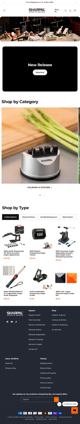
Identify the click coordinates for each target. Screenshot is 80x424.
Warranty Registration (37, 335)
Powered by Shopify (26, 417)
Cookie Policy (45, 388)
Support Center (34, 315)
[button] (4, 10)
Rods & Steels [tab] (68, 217)
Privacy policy (45, 378)
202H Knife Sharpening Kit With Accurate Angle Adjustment (14, 253)
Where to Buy (10, 368)
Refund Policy (45, 368)
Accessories (56, 330)
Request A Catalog (36, 339)
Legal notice (53, 419)
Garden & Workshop (60, 325)
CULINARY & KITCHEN (38, 187)
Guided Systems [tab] (10, 217)
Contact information (65, 417)
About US (9, 363)
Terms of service (46, 383)
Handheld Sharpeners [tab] (48, 217)
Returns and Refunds (37, 325)
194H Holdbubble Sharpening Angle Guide (37, 293)
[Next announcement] (76, 2)
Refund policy (29, 419)
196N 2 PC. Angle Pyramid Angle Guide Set (65, 293)
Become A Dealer (35, 344)
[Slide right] (44, 195)
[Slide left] (35, 195)
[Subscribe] (56, 399)
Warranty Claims (35, 330)
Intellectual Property (48, 373)
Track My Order (35, 320)
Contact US (33, 349)
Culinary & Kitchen (59, 320)
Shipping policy (41, 419)
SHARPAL (16, 417)
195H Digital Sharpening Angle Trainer (37, 253)
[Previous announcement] (4, 2)
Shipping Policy (46, 363)
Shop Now (40, 72)
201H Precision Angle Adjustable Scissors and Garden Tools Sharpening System (65, 254)
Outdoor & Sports (59, 315)
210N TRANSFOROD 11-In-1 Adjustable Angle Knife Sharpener (13, 293)
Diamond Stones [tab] (28, 217)
